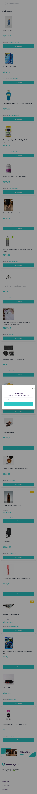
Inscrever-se (18, 404)
